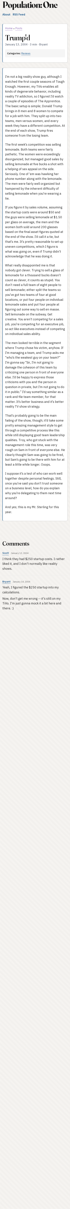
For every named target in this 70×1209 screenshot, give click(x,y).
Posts (18, 28)
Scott (5, 553)
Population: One (29, 4)
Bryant (6, 581)
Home (9, 28)
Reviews (25, 53)
